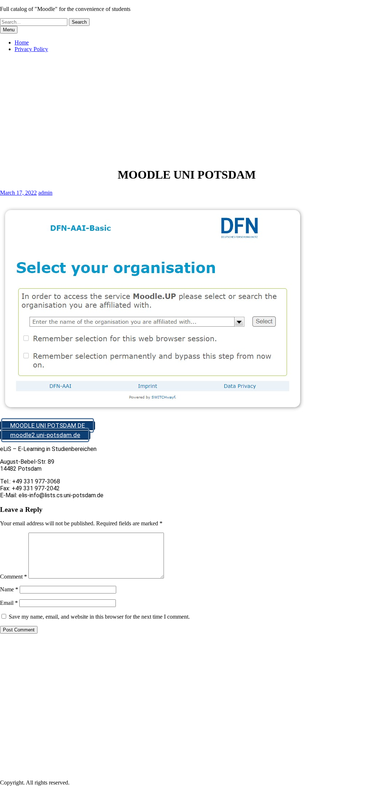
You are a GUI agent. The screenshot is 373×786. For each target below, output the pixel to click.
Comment (13, 576)
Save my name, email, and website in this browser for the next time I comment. (99, 617)
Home (22, 42)
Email (9, 603)
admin (45, 193)
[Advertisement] (186, 109)
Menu (9, 29)
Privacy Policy (31, 49)
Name (9, 589)
